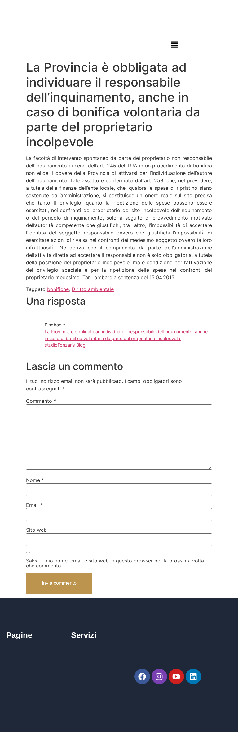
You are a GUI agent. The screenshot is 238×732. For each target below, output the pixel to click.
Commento (41, 400)
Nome (35, 480)
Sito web (36, 529)
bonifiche (58, 289)
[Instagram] (159, 676)
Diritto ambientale (93, 289)
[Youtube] (176, 676)
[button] (174, 45)
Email (34, 504)
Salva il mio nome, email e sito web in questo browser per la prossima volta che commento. (115, 563)
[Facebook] (142, 676)
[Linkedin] (193, 676)
